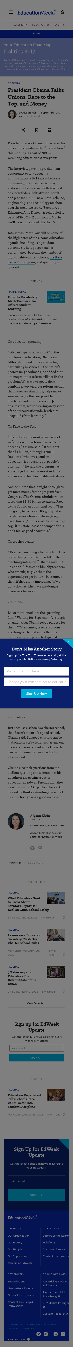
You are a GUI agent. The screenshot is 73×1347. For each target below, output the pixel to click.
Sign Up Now (36, 694)
